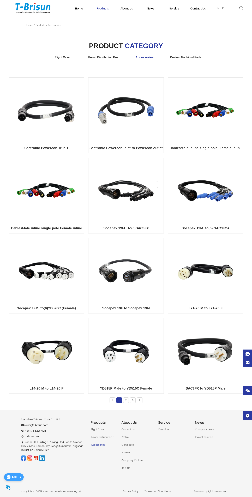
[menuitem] (103, 8)
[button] (102, 8)
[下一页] (139, 400)
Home (29, 25)
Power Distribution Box (103, 57)
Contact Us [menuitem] (198, 8)
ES (223, 8)
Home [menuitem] (79, 8)
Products (40, 25)
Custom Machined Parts (185, 57)
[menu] (138, 8)
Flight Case (62, 57)
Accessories (54, 25)
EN (217, 8)
